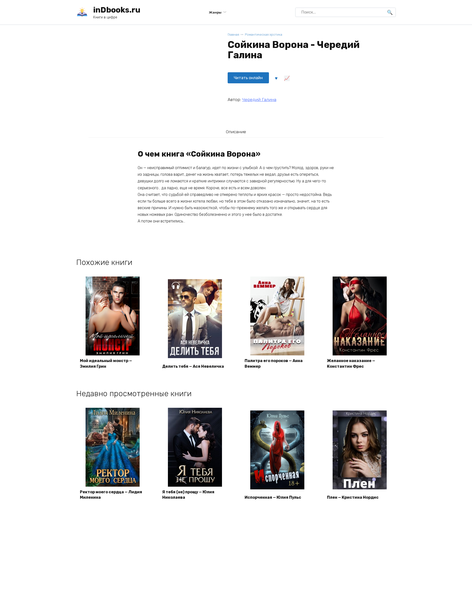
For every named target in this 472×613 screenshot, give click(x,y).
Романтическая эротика (263, 34)
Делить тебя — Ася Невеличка (193, 366)
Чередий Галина (259, 99)
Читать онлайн (248, 77)
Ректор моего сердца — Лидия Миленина (111, 495)
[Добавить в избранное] (276, 78)
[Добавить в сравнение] (286, 78)
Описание (236, 131)
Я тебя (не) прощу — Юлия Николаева (188, 495)
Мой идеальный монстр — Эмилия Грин (106, 363)
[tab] (236, 131)
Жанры (215, 12)
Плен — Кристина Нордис (353, 497)
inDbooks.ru (116, 10)
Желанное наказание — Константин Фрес (351, 363)
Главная (233, 34)
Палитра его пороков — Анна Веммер (274, 363)
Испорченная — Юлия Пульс (273, 497)
